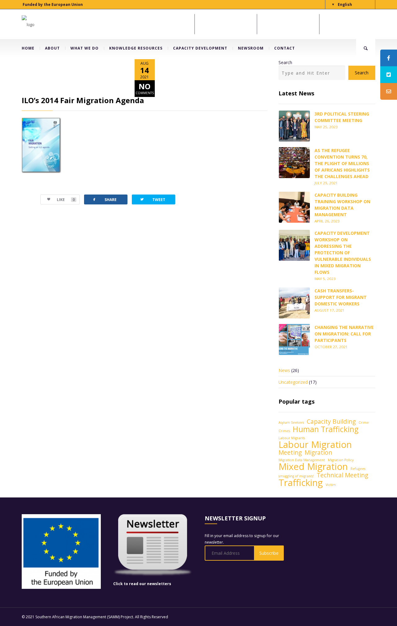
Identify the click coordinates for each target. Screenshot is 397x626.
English (345, 4)
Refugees (357, 468)
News (284, 370)
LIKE (66, 199)
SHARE (104, 199)
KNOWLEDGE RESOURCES (136, 48)
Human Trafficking (326, 429)
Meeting (290, 452)
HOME (28, 48)
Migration (318, 452)
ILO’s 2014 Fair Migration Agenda (83, 100)
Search (285, 62)
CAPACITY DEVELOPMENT (200, 48)
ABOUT (52, 48)
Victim (331, 485)
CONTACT (284, 48)
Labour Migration (315, 444)
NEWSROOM (251, 48)
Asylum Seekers (291, 422)
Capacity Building (331, 421)
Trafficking (301, 482)
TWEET (152, 199)
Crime (364, 422)
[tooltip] (388, 58)
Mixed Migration (313, 466)
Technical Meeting (342, 475)
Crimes (284, 431)
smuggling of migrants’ (296, 476)
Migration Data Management (302, 460)
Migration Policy (341, 460)
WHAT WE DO (84, 48)
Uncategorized (293, 382)
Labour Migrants (292, 438)
